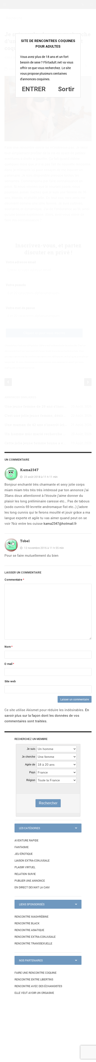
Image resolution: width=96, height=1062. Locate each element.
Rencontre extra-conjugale (35, 936)
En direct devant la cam (32, 887)
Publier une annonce (30, 880)
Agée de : (31, 764)
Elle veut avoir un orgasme (34, 993)
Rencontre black (27, 923)
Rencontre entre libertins (34, 979)
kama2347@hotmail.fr (60, 523)
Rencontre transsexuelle (33, 943)
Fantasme (22, 847)
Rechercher (48, 803)
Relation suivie (25, 874)
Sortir (66, 89)
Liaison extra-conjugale (32, 860)
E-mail (9, 664)
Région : (31, 780)
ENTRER (34, 89)
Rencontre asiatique (29, 930)
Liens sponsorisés (31, 904)
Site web (10, 681)
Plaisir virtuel (25, 867)
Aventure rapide (26, 840)
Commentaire (14, 579)
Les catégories (29, 828)
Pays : (33, 772)
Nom (8, 646)
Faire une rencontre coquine (35, 972)
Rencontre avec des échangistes (38, 986)
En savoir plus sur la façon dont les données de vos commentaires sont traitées (46, 715)
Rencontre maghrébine (31, 916)
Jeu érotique (24, 854)
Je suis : (32, 748)
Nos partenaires (31, 960)
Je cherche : (29, 756)
